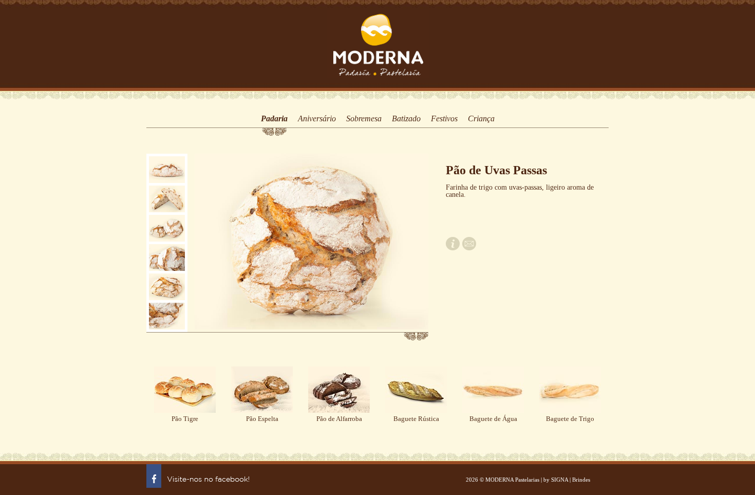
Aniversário (317, 119)
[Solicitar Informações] (453, 248)
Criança (481, 119)
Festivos (444, 119)
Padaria (274, 119)
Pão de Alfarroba (339, 419)
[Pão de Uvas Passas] (167, 169)
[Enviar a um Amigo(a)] (469, 248)
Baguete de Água (493, 419)
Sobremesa (364, 119)
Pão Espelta (262, 419)
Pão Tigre (185, 419)
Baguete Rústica (416, 419)
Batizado (406, 119)
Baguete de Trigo (570, 419)
